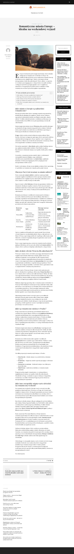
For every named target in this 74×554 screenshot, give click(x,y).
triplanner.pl (8, 54)
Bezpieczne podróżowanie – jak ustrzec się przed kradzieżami (12, 519)
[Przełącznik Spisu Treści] (50, 93)
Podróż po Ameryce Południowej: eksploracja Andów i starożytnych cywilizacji (63, 196)
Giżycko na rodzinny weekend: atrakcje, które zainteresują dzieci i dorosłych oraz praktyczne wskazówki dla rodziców (63, 89)
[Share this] (47, 460)
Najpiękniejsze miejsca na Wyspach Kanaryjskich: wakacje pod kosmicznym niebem (12, 524)
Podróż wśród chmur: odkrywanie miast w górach (62, 127)
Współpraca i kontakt (9, 2)
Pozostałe (59, 166)
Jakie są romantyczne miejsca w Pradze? (27, 100)
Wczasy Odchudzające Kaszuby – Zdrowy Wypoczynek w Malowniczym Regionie (63, 141)
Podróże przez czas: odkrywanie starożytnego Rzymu (11, 504)
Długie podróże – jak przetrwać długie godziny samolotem (12, 496)
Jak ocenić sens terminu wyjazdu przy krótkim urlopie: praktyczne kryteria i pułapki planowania (12, 538)
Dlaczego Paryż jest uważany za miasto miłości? (29, 97)
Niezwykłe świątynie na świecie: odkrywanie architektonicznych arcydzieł (63, 113)
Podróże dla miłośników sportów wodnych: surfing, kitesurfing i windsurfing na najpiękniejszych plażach (12, 514)
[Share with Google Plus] (51, 460)
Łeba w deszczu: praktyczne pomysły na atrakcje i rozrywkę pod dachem (63, 65)
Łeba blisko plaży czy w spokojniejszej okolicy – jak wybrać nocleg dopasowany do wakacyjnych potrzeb (63, 98)
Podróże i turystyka (62, 163)
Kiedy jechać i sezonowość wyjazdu (62, 155)
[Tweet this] (49, 460)
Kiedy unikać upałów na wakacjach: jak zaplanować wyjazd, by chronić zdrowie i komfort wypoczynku (13, 533)
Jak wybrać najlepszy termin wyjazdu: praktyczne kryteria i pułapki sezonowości (12, 509)
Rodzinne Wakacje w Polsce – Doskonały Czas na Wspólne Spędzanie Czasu (12, 528)
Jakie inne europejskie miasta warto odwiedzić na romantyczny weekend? (33, 103)
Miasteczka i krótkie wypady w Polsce (62, 160)
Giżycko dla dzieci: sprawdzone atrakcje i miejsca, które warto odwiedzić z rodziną (62, 71)
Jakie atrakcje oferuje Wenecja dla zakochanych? (29, 98)
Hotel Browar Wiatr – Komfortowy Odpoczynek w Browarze (62, 134)
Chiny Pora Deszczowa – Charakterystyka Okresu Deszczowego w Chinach (63, 120)
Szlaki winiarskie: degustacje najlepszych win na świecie (63, 240)
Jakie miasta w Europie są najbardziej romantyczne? (30, 95)
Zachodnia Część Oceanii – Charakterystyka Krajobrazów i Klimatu (12, 500)
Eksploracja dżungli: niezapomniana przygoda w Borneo (11, 492)
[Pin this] (52, 460)
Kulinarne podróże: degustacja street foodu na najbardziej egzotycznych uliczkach (63, 212)
